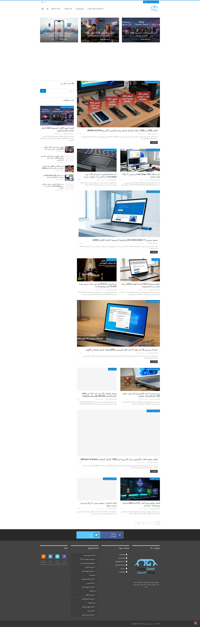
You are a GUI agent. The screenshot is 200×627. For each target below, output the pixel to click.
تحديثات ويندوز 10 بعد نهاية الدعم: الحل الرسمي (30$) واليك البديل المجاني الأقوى (122, 349)
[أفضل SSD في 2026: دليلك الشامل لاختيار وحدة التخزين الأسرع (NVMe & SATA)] (118, 104)
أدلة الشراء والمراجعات (95, 9)
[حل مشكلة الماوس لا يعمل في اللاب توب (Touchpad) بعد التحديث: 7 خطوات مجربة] (97, 160)
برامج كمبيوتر (155, 259)
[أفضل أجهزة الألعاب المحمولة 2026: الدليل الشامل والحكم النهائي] (141, 30)
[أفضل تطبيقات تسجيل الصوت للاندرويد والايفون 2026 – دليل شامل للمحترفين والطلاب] (59, 30)
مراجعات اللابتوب (111, 259)
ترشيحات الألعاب (154, 479)
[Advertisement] (100, 60)
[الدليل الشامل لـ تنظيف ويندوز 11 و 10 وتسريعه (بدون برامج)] (97, 489)
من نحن (123, 568)
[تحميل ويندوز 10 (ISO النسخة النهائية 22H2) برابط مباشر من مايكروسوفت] (140, 269)
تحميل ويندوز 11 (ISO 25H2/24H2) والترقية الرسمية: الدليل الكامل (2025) (125, 240)
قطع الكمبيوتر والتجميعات (152, 82)
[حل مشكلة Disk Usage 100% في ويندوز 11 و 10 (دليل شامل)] (140, 160)
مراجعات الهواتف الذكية (88, 571)
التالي (138, 523)
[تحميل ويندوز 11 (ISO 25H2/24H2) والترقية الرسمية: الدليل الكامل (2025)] (118, 213)
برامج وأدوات (79, 9)
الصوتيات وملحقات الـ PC (87, 559)
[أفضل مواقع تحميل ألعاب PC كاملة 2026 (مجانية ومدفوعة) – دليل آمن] (140, 489)
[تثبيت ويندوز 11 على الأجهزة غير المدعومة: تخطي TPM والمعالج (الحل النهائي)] (140, 379)
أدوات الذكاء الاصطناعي (88, 579)
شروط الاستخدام (120, 565)
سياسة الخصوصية (120, 561)
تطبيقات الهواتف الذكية (153, 411)
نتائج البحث (122, 572)
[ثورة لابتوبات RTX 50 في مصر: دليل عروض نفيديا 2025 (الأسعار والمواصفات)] (97, 269)
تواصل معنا (122, 558)
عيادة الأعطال (56, 9)
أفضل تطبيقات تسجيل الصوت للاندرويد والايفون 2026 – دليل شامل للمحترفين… (52, 158)
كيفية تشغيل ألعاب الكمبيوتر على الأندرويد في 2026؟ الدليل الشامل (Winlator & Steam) (119, 459)
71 (143, 523)
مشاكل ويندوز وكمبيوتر (153, 150)
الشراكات (122, 554)
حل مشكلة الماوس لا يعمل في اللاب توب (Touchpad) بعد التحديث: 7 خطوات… (53, 186)
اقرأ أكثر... (154, 142)
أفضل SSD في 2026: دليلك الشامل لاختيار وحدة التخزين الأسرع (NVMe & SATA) (122, 130)
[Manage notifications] (195, 623)
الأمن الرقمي (90, 611)
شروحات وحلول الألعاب (88, 599)
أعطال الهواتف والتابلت (88, 607)
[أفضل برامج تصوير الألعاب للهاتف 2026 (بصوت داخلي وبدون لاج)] (100, 30)
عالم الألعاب (68, 9)
